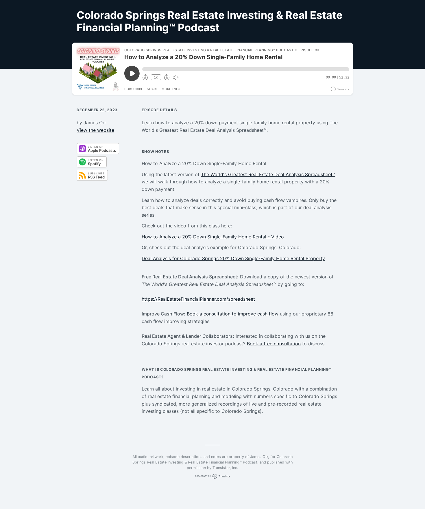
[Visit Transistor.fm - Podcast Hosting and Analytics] (340, 89)
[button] (245, 69)
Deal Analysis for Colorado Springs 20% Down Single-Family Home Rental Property (233, 258)
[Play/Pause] (98, 68)
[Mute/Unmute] (175, 77)
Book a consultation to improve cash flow (232, 314)
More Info (171, 89)
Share (152, 89)
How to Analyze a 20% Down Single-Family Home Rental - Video (213, 237)
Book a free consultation (274, 343)
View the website (95, 130)
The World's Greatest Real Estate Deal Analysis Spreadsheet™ (268, 174)
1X (156, 77)
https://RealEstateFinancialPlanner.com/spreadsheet (198, 299)
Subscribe (133, 89)
